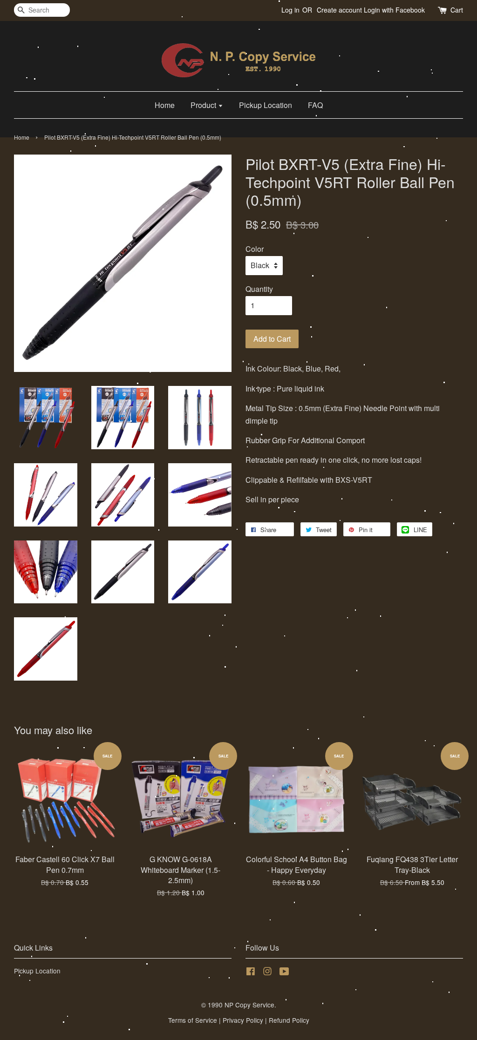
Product (204, 105)
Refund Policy (289, 1020)
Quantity (259, 289)
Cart (456, 9)
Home (165, 105)
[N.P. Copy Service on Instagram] (267, 972)
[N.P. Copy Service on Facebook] (250, 972)
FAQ (315, 105)
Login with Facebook (394, 9)
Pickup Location (265, 105)
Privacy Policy (243, 1020)
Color (254, 248)
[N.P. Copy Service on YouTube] (284, 972)
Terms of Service (192, 1020)
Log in (290, 9)
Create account (339, 9)
